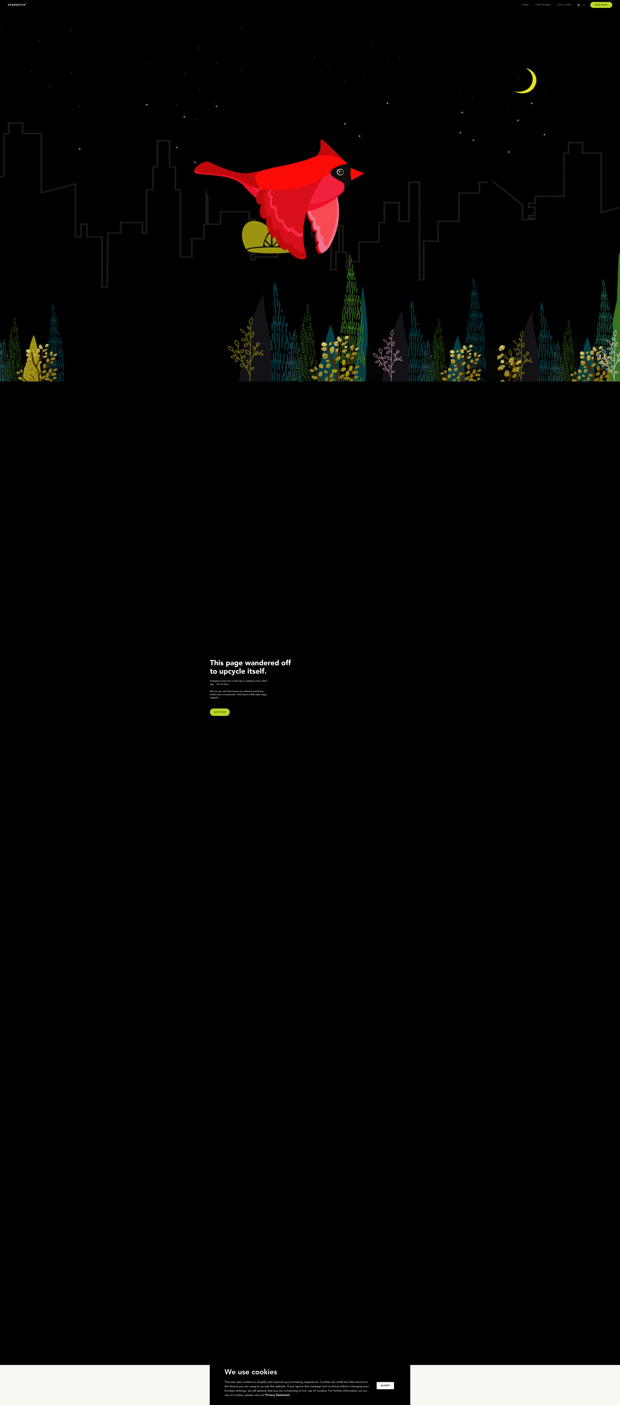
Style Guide (564, 5)
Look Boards (543, 5)
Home (525, 5)
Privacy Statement (277, 1395)
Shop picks (601, 5)
